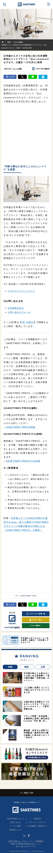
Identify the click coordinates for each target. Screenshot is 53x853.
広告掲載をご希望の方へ (37, 826)
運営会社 (37, 819)
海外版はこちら (15, 830)
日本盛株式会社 (16, 308)
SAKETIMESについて (15, 819)
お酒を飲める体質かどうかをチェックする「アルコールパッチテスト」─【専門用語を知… (36, 705)
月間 (43, 667)
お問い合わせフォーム (19, 312)
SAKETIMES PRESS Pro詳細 (23, 461)
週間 (26, 667)
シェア (11, 77)
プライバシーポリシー (37, 822)
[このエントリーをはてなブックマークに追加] (43, 77)
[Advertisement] (26, 134)
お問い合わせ (15, 822)
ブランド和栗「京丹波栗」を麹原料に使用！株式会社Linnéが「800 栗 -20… (36, 718)
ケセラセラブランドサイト (21, 291)
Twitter (24, 835)
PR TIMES (27, 322)
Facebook (28, 835)
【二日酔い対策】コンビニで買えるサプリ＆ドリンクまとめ (36, 689)
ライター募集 (15, 826)
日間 (10, 667)
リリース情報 (17, 69)
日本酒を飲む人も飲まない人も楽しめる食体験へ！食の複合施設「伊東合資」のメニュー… (36, 676)
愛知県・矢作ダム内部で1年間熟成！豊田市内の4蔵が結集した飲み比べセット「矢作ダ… (36, 734)
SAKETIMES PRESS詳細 (20, 427)
